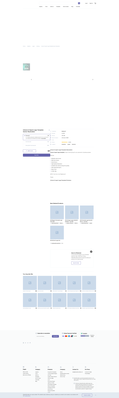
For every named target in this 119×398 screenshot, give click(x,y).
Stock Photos (50, 389)
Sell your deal (25, 371)
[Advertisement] (59, 17)
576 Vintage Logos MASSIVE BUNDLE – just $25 (71, 221)
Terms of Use (62, 376)
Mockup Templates (51, 390)
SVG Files (49, 375)
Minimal (76, 223)
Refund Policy (62, 375)
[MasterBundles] (27, 3)
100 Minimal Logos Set (55, 240)
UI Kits (49, 392)
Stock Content (66, 6)
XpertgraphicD (55, 223)
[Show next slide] (93, 79)
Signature (62, 223)
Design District (69, 223)
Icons (49, 379)
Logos (68, 144)
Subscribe (55, 336)
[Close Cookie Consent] (95, 395)
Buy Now (37, 155)
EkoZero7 (64, 131)
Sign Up (91, 3)
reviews (92, 336)
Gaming (74, 144)
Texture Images (50, 378)
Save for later (76, 262)
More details (43, 138)
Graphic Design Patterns (52, 376)
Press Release (87, 373)
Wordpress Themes (51, 387)
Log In (86, 3)
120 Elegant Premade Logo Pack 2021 (56, 221)
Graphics (40, 6)
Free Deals (78, 6)
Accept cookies (87, 395)
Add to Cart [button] (30, 150)
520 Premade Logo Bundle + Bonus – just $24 (86, 221)
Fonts (46, 6)
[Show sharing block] (49, 130)
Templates (58, 6)
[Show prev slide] (31, 79)
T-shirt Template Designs (52, 373)
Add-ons (51, 6)
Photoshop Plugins (51, 381)
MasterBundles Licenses (64, 373)
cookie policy (27, 395)
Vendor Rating (25, 373)
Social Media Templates (52, 384)
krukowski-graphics (56, 243)
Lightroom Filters (51, 382)
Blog (72, 6)
